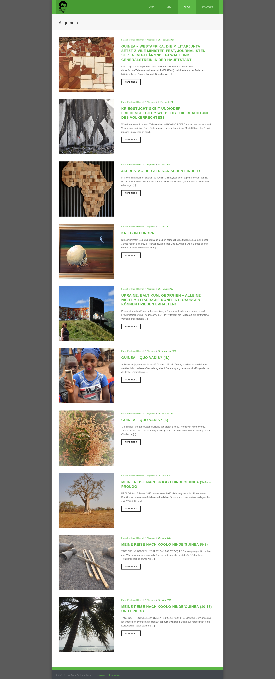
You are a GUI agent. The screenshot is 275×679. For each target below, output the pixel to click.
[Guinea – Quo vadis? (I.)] (86, 438)
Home (151, 7)
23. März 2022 (164, 226)
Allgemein (151, 40)
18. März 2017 (164, 600)
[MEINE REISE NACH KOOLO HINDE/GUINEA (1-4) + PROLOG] (86, 500)
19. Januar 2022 (165, 289)
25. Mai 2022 (164, 164)
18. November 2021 (167, 351)
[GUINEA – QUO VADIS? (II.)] (86, 375)
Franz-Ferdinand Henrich (132, 40)
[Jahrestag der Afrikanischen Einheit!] (86, 189)
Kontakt (207, 7)
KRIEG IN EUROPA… (139, 233)
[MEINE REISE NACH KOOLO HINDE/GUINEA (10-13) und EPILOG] (86, 624)
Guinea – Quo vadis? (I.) (144, 420)
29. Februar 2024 (166, 40)
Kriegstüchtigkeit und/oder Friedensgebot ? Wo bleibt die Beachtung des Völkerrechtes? (165, 113)
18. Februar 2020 (166, 413)
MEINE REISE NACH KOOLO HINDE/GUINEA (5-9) (164, 544)
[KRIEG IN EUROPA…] (86, 251)
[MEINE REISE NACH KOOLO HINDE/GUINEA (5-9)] (86, 562)
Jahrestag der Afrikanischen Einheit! (160, 171)
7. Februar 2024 (165, 102)
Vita (169, 7)
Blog (187, 7)
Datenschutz (114, 675)
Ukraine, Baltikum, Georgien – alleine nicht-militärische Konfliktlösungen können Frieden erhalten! (161, 299)
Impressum (100, 675)
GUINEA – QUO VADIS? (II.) (145, 358)
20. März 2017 (164, 475)
